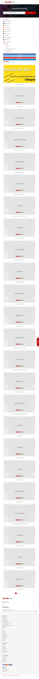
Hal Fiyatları (4, 671)
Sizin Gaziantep (4, 636)
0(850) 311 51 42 (5, 602)
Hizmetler (6, 43)
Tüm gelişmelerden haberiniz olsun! (9, 609)
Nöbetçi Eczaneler (5, 669)
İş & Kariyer (7, 25)
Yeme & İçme (4, 633)
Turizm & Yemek (8, 29)
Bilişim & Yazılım (8, 31)
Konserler (4, 644)
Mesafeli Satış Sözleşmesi (6, 622)
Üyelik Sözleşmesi (5, 621)
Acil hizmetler (4, 626)
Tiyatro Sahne (4, 652)
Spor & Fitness (7, 27)
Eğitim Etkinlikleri (5, 651)
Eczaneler (6, 35)
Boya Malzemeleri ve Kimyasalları (9, 49)
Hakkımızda (4, 617)
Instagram (5, 659)
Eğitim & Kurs (7, 39)
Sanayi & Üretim (7, 23)
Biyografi (3, 640)
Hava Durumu (4, 668)
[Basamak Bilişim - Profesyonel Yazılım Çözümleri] (36, 676)
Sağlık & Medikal (7, 21)
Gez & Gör (4, 632)
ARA (31, 12)
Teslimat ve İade (5, 624)
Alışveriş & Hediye (8, 37)
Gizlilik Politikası (4, 618)
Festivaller (4, 647)
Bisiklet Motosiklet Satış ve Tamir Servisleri (10, 48)
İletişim (3, 628)
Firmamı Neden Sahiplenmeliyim (7, 625)
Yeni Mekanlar (4, 637)
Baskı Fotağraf (7, 45)
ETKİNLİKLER (4, 643)
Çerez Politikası (4, 620)
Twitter (4, 658)
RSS (4, 662)
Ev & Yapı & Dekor (8, 41)
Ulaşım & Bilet (7, 33)
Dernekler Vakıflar (7, 52)
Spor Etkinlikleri (4, 648)
